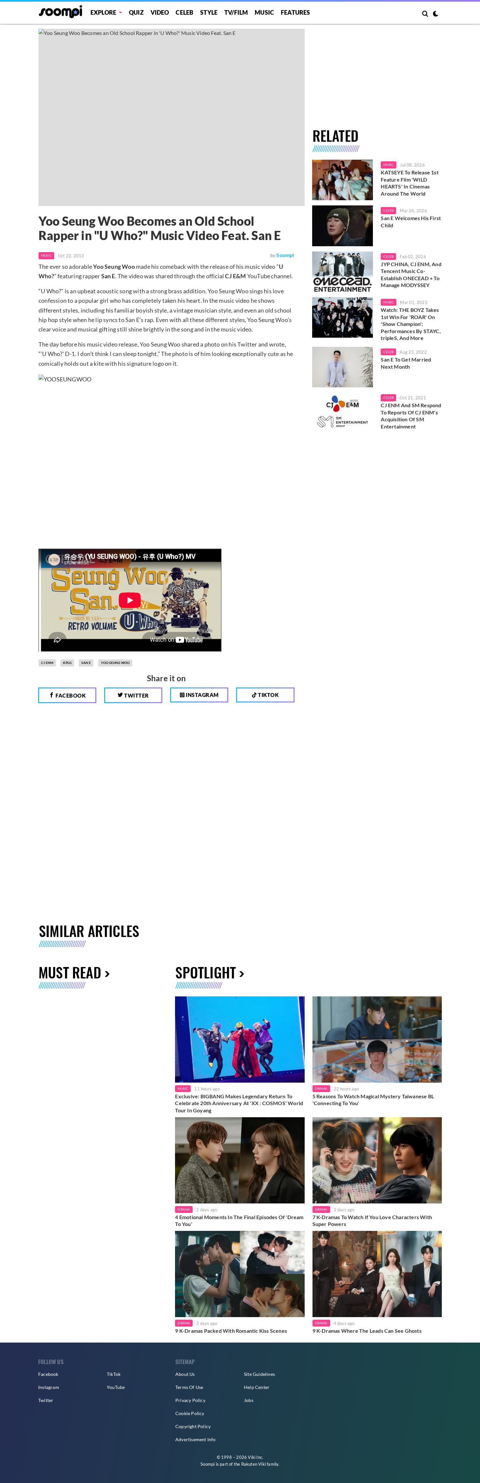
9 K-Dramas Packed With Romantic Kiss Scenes (231, 1331)
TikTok (113, 1374)
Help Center (256, 1387)
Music (264, 12)
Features (295, 12)
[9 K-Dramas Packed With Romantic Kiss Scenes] (239, 1274)
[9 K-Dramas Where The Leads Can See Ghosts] (377, 1274)
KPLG (67, 663)
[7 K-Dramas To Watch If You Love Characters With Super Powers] (377, 1160)
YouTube (116, 1387)
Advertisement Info (195, 1439)
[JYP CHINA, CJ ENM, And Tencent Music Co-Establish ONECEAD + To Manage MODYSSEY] (342, 271)
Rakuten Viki (253, 1464)
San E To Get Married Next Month (406, 363)
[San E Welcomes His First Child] (342, 225)
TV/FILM (236, 12)
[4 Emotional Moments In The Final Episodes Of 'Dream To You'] (239, 1160)
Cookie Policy (189, 1413)
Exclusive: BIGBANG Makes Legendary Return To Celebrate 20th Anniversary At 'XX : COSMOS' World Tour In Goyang (239, 1103)
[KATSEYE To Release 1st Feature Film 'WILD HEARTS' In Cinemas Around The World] (342, 180)
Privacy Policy (190, 1400)
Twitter (136, 695)
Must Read (70, 972)
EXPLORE (103, 12)
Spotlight (205, 972)
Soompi (285, 255)
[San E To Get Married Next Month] (342, 367)
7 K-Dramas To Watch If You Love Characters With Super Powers (372, 1220)
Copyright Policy (193, 1426)
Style (208, 12)
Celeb (184, 12)
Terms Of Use (189, 1387)
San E (86, 663)
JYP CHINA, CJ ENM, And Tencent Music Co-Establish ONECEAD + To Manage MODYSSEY (411, 274)
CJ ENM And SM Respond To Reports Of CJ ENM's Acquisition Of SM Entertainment (411, 415)
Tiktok (268, 695)
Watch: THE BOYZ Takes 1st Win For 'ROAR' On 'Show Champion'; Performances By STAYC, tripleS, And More (410, 324)
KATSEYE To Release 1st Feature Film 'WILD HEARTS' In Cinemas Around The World (409, 183)
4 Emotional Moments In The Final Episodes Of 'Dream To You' (239, 1220)
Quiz (136, 12)
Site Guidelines (259, 1374)
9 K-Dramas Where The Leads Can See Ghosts (367, 1331)
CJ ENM (47, 663)
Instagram (202, 695)
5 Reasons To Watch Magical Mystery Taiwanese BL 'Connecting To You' (373, 1099)
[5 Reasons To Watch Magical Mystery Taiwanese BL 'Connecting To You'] (377, 1039)
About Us (185, 1374)
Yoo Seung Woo (115, 663)
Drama (321, 1088)
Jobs (248, 1400)
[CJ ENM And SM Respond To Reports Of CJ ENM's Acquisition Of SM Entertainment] (342, 413)
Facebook (70, 695)
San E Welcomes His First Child (411, 221)
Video (160, 12)
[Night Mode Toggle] (435, 14)
